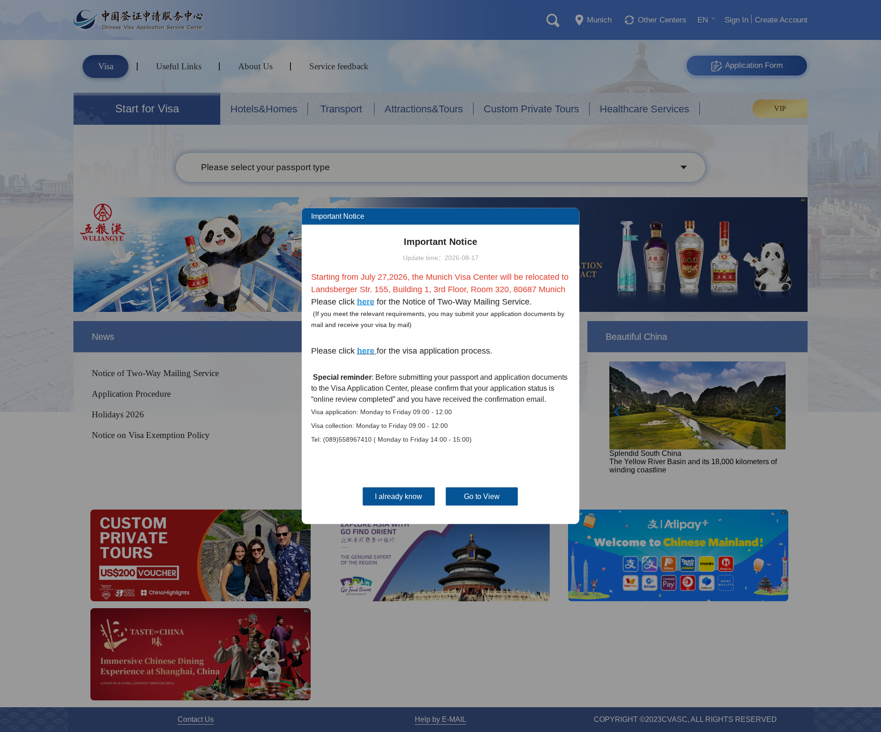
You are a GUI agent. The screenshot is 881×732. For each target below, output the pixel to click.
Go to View (482, 496)
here (365, 301)
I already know (398, 496)
